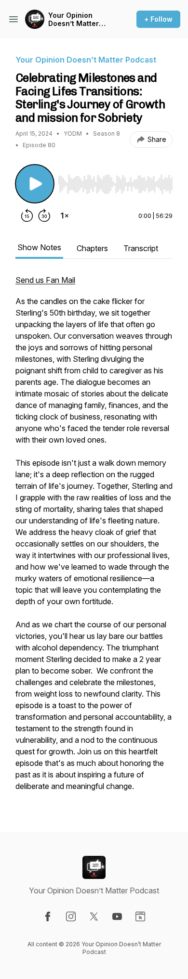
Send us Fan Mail (45, 280)
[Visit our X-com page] (94, 916)
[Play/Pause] (34, 184)
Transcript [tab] (140, 248)
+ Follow (158, 19)
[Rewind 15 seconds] (27, 215)
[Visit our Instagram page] (71, 916)
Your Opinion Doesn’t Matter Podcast (73, 19)
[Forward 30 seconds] (44, 215)
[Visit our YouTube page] (117, 916)
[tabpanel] (94, 537)
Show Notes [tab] (39, 247)
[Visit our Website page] (140, 916)
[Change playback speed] (64, 215)
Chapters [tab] (92, 248)
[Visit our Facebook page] (48, 916)
